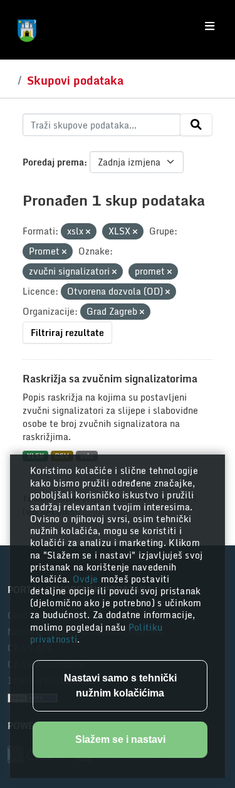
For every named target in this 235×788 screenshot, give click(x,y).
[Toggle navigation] (209, 26)
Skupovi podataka (75, 80)
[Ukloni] (88, 232)
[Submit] (196, 124)
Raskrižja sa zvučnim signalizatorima (110, 378)
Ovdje (87, 579)
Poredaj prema (53, 162)
